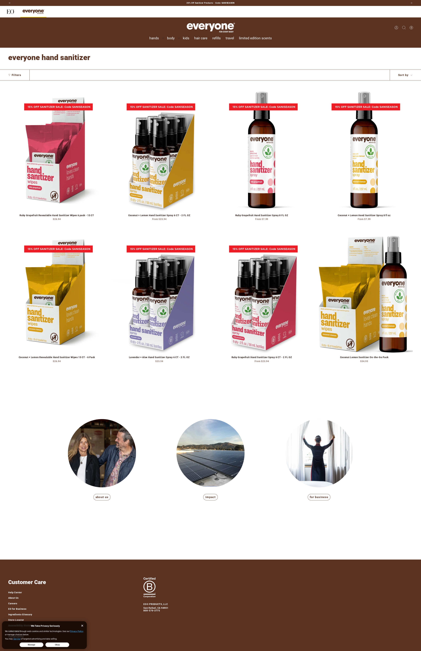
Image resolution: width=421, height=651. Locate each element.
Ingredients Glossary (20, 614)
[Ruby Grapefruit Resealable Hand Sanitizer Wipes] (56, 149)
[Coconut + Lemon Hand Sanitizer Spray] (159, 149)
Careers (12, 603)
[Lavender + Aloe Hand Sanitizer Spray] (159, 291)
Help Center (15, 592)
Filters (16, 75)
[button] (156, 38)
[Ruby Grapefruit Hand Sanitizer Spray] (261, 149)
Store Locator (16, 620)
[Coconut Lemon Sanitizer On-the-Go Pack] (364, 291)
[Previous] (9, 2)
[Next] (411, 2)
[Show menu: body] (178, 38)
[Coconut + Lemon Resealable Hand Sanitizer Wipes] (56, 291)
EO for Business (17, 609)
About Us (13, 598)
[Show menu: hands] (163, 38)
